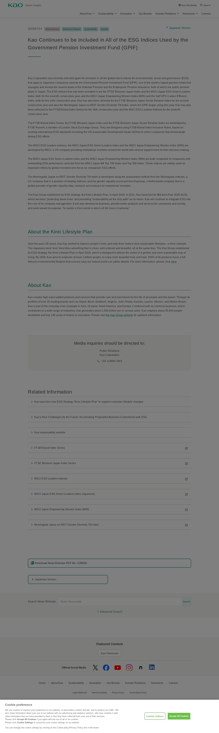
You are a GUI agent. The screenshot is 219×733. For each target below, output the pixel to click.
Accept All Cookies (179, 716)
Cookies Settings (155, 716)
